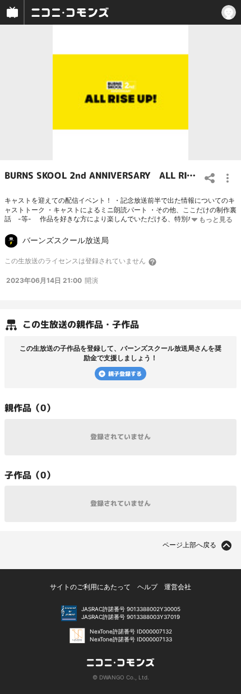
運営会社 (177, 587)
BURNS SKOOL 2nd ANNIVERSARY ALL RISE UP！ (112, 175)
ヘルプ (147, 587)
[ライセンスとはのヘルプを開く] (153, 262)
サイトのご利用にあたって (90, 587)
